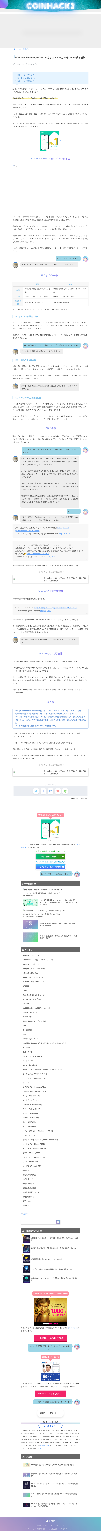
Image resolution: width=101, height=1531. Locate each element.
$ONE (59, 528)
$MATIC (66, 528)
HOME (52, 1521)
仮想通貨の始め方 (29, 1175)
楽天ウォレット (28, 1201)
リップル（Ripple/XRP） (32, 1166)
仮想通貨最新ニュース (31, 1192)
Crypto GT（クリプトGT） (33, 999)
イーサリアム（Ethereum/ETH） (35, 1074)
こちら (38, 1448)
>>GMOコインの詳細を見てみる (50, 1394)
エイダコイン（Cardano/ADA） (35, 1087)
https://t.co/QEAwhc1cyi (44, 608)
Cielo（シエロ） (29, 990)
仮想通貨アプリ (28, 1179)
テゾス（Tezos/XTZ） (31, 1113)
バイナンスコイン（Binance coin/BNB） (38, 1131)
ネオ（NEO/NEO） (30, 1122)
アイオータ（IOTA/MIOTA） (33, 1056)
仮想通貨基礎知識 (29, 1188)
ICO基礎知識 (27, 1030)
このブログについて (42, 1525)
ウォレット (27, 1083)
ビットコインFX (29, 1135)
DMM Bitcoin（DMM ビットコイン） (37, 1008)
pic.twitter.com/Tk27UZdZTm (27, 531)
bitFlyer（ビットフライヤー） (34, 968)
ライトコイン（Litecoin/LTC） (34, 1157)
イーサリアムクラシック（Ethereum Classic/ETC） (43, 1069)
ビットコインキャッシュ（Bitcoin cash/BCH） (41, 1140)
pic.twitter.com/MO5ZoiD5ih (65, 608)
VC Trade (26, 1048)
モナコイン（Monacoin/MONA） (35, 1148)
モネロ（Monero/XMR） (32, 1153)
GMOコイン (27, 1017)
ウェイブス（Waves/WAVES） (34, 1078)
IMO (24, 1034)
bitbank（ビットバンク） (32, 964)
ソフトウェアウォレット (32, 1100)
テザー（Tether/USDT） (32, 1109)
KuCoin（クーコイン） (31, 1039)
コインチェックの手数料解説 (50, 867)
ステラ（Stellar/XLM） (32, 1096)
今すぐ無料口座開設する (50, 857)
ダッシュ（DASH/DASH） (33, 1105)
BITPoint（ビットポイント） (34, 982)
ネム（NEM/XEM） (30, 1127)
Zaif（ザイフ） (28, 1052)
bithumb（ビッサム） (31, 973)
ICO (24, 1026)
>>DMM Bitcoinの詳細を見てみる (50, 1338)
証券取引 (26, 1205)
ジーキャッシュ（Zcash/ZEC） (35, 1091)
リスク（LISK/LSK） (31, 1162)
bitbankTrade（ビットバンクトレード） (38, 960)
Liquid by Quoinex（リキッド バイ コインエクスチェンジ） (45, 1043)
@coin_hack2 (45, 1445)
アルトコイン (28, 1061)
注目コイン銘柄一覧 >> (50, 1413)
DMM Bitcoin (73, 1328)
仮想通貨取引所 (28, 1184)
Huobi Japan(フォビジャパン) (34, 1021)
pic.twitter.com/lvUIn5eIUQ (37, 554)
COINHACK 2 (50, 6)
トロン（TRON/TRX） (31, 1118)
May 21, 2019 (45, 611)
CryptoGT (27, 1004)
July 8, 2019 (50, 557)
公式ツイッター (50, 1426)
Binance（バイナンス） (32, 955)
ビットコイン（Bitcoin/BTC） (34, 1144)
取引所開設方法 (28, 1197)
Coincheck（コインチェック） (34, 995)
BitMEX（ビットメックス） (33, 977)
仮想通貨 (84, 798)
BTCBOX (26, 986)
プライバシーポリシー (58, 1525)
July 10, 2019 (64, 534)
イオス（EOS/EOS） (30, 1065)
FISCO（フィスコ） (30, 1012)
